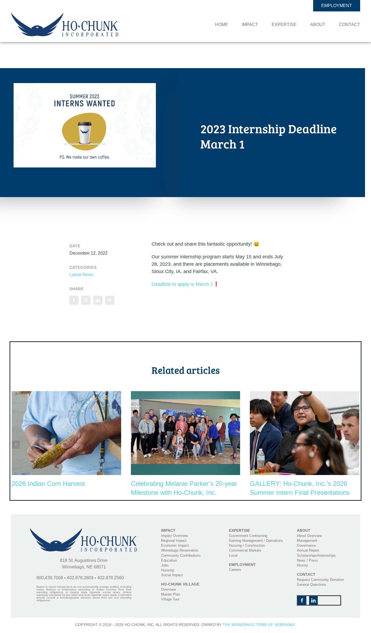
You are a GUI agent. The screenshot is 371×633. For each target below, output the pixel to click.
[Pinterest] (110, 300)
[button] (16, 445)
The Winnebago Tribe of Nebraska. (259, 624)
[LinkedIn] (98, 300)
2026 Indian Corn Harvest (48, 483)
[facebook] (302, 600)
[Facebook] (74, 300)
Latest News (81, 274)
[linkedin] (313, 600)
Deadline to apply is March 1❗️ (185, 284)
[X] (86, 300)
